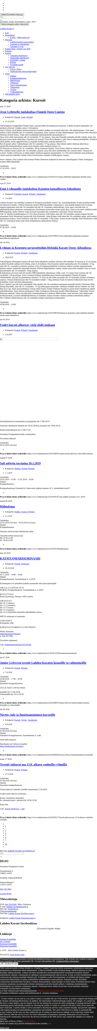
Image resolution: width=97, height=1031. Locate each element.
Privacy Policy (16, 69)
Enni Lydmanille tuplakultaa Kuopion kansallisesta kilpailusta (40, 188)
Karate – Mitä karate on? (20, 37)
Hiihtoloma (7, 506)
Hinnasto (8, 40)
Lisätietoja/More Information (67, 961)
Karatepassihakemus (18, 78)
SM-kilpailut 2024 (12, 94)
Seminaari (25, 564)
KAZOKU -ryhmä (17, 60)
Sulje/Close (4, 1028)
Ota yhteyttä (10, 67)
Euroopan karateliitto (8, 944)
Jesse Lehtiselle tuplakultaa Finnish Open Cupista (32, 111)
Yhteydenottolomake (8, 911)
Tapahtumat (41, 194)
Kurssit (8, 53)
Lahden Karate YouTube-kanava (21, 913)
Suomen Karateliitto (8, 939)
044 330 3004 (5, 889)
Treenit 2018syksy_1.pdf (15, 809)
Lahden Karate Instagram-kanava (22, 918)
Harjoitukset (10, 35)
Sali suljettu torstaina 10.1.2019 (20, 463)
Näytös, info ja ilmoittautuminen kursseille (27, 714)
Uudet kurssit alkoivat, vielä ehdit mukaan (27, 325)
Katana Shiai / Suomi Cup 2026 (17, 49)
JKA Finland (5, 941)
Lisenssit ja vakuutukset (19, 44)
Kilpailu (8, 51)
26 (6, 844)
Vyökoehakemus (16, 92)
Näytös (24, 720)
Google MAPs (6, 894)
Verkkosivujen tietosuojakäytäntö (23, 71)
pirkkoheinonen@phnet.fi (10, 634)
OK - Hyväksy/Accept (9, 964)
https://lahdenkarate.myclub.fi (11, 746)
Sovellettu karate (16, 65)
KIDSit (13, 62)
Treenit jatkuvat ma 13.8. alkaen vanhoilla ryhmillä (33, 764)
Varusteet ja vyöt (16, 46)
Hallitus (13, 76)
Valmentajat (14, 87)
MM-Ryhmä (15, 80)
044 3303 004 (11, 904)
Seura (7, 74)
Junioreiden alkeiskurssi (19, 58)
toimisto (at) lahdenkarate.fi (17, 907)
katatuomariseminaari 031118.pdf (18, 645)
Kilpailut (17, 194)
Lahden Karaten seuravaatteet (22, 42)
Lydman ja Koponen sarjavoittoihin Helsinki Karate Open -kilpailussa (45, 247)
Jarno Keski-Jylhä (17, 955)
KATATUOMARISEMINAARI (20, 558)
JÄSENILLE (13, 909)
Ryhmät (29, 117)
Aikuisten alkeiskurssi (19, 56)
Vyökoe (13, 90)
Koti (7, 33)
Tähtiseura (14, 83)
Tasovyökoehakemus (18, 85)
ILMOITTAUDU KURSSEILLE (21, 851)
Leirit (23, 117)
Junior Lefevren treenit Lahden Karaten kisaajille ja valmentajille (43, 662)
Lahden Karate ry (7, 29)
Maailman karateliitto (8, 946)
